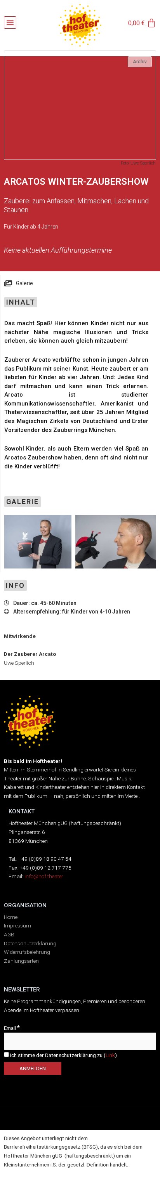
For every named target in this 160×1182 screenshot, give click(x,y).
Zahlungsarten (21, 961)
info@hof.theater (43, 876)
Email (12, 1028)
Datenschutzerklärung (30, 943)
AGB (9, 934)
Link (110, 1055)
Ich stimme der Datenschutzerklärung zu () (63, 1055)
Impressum (17, 925)
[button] (10, 22)
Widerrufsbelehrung (27, 952)
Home (10, 917)
